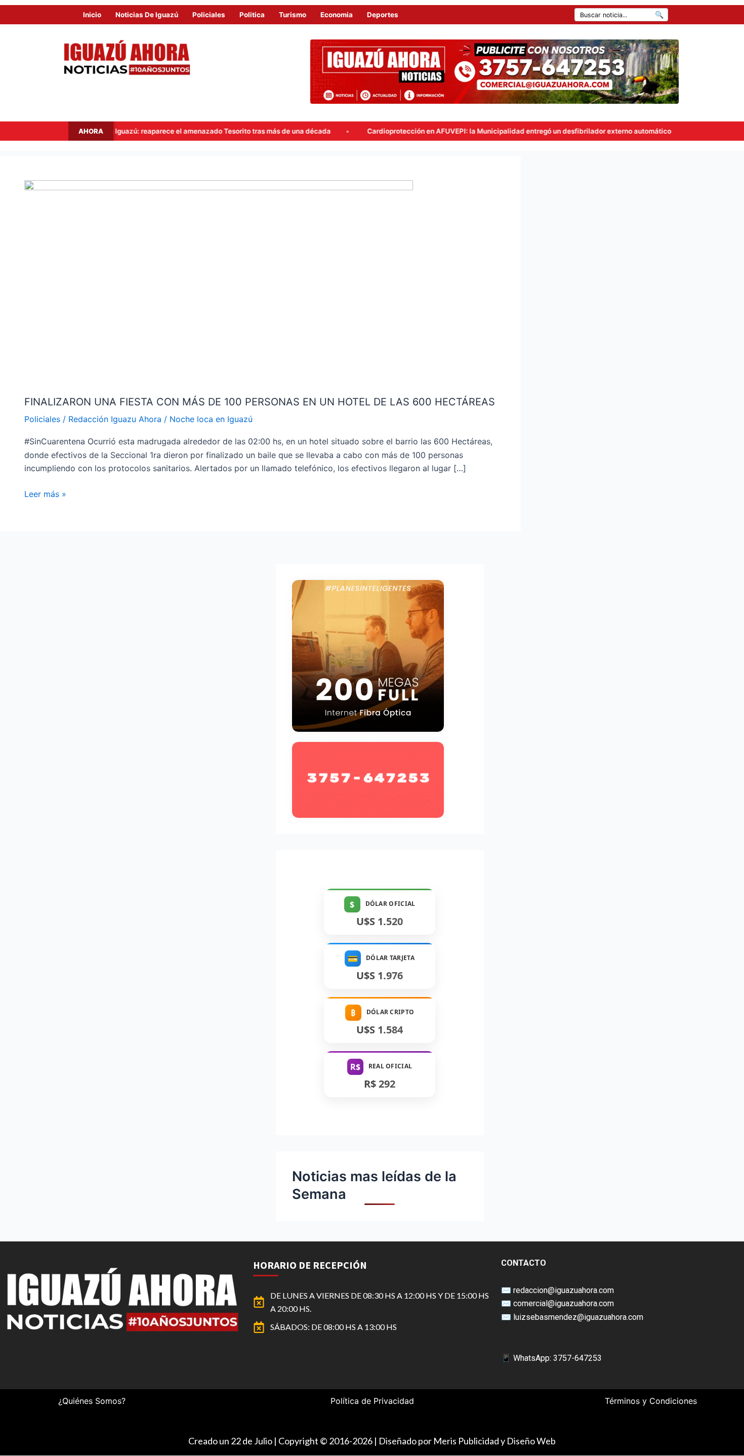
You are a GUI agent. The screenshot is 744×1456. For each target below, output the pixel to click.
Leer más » (45, 493)
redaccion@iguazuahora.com (563, 1290)
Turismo (292, 15)
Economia (336, 15)
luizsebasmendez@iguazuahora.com (578, 1317)
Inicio (92, 15)
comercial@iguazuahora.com (563, 1303)
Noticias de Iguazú (146, 15)
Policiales (208, 15)
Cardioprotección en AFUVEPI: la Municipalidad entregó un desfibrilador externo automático (418, 131)
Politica (252, 15)
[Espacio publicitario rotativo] (494, 71)
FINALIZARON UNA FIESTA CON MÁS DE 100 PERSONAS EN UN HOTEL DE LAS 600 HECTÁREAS (259, 402)
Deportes (382, 15)
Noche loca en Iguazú (211, 419)
